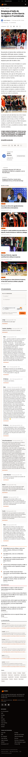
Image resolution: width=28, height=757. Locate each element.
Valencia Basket (23, 677)
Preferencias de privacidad (6, 753)
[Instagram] (8, 704)
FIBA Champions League (20, 742)
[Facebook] (5, 704)
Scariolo (11, 679)
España (23, 672)
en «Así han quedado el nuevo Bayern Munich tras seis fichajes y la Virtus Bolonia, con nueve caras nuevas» (14, 628)
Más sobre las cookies (14, 751)
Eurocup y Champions (19, 740)
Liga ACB (7, 8)
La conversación (4, 711)
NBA (2, 717)
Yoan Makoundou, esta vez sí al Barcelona (13, 553)
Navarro (15, 679)
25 (11, 259)
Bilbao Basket (4, 675)
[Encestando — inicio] (4, 4)
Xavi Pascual (23, 675)
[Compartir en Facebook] (14, 26)
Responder (5, 323)
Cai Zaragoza (4, 677)
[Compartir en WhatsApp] (8, 26)
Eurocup (3, 724)
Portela (3, 681)
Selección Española (19, 736)
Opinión (2, 726)
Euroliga (19, 672)
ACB (2, 713)
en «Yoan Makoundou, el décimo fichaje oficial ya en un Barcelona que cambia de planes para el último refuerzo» (14, 651)
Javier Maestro (5, 20)
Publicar (22, 313)
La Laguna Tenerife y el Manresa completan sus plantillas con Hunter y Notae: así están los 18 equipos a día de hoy (14, 579)
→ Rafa (7, 366)
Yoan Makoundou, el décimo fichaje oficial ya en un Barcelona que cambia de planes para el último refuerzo (14, 559)
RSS (20, 751)
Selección (3, 720)
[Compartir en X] (11, 26)
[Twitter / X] (2, 704)
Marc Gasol (21, 679)
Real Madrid (4, 672)
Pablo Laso (10, 675)
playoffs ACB (10, 677)
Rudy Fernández (5, 679)
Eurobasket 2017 (5, 744)
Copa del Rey (4, 722)
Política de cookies (4, 751)
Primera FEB (17, 744)
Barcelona (10, 672)
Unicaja (14, 672)
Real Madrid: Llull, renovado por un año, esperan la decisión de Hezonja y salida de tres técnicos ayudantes (13, 609)
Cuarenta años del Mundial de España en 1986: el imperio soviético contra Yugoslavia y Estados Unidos (15, 566)
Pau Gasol (17, 677)
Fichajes (3, 719)
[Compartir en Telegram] (17, 26)
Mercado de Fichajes (19, 734)
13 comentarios (12, 22)
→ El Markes (8, 387)
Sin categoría (4, 736)
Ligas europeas (4, 740)
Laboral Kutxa (16, 675)
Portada (2, 8)
